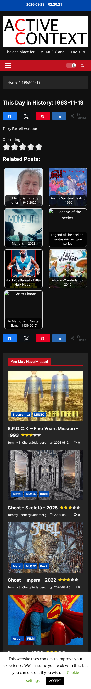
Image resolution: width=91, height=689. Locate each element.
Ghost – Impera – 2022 (32, 580)
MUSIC (39, 414)
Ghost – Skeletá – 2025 (33, 507)
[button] (8, 65)
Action (18, 638)
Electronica (21, 414)
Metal (17, 494)
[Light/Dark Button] (71, 65)
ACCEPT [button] (55, 680)
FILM (31, 638)
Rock (44, 494)
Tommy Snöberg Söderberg (27, 442)
